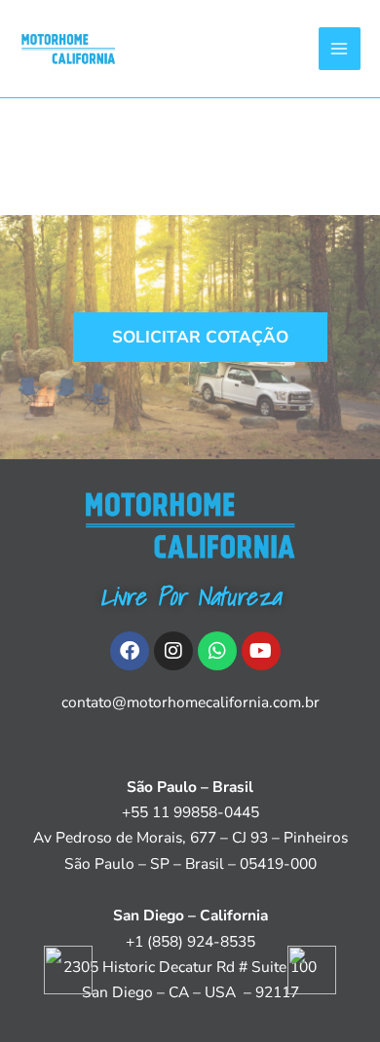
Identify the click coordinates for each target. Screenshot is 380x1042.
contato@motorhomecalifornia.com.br (190, 702)
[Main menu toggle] (340, 48)
